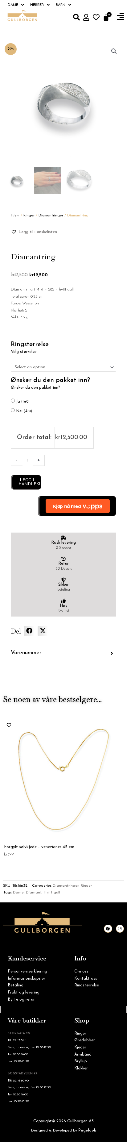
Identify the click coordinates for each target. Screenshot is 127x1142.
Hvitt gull (52, 892)
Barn (60, 5)
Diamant (34, 892)
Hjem (15, 215)
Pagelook (87, 1130)
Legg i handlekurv (29, 482)
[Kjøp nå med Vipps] (77, 506)
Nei (24, 411)
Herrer (37, 5)
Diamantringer (51, 215)
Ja (23, 401)
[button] (120, 17)
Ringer (29, 215)
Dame (13, 5)
